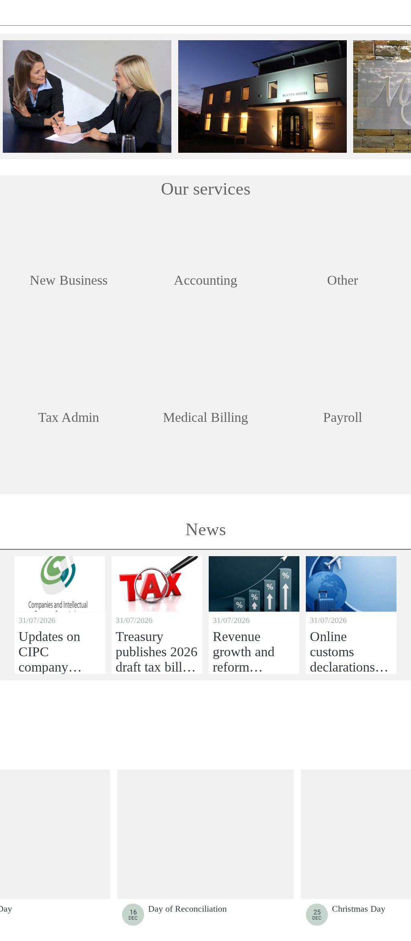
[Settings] (398, 13)
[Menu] (12, 13)
